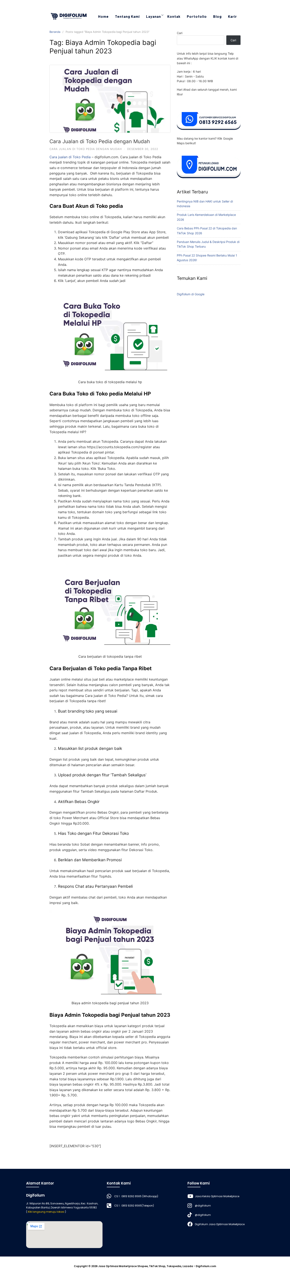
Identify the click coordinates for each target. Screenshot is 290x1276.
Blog (217, 16)
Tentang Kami (127, 16)
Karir (232, 16)
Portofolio (197, 16)
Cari (179, 33)
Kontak (173, 16)
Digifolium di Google (190, 294)
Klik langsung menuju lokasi (46, 1212)
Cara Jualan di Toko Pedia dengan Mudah (99, 141)
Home (103, 16)
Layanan (153, 16)
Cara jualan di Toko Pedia (70, 157)
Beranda (54, 31)
